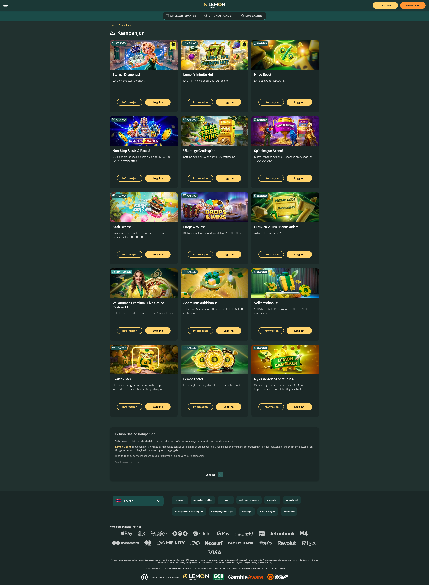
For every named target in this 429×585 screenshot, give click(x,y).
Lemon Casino (123, 446)
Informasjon (129, 102)
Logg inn (158, 102)
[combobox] (138, 501)
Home (113, 25)
